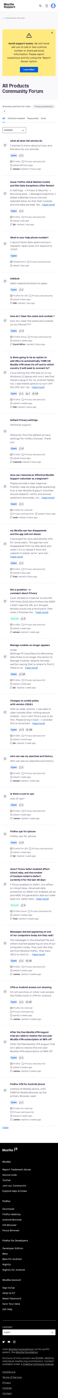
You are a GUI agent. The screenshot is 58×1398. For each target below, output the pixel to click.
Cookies (7, 1388)
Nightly (6, 1264)
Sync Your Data (11, 1303)
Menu (46, 5)
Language (7, 1327)
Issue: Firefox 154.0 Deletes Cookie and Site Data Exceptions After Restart (32, 184)
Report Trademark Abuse (16, 1169)
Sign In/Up (8, 1287)
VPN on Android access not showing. (31, 987)
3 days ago (30, 407)
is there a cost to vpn (22, 793)
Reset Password (11, 1298)
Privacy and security (44, 107)
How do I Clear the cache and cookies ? (32, 316)
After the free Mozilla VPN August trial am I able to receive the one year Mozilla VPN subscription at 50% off (31, 1036)
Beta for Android (12, 1259)
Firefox (16, 161)
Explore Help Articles (14, 1191)
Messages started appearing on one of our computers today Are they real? (31, 933)
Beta (5, 1253)
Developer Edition (12, 1248)
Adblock (14, 278)
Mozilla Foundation (27, 1352)
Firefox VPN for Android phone (27, 1084)
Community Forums (15, 18)
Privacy (6, 1382)
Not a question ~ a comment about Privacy (23, 591)
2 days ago (39, 344)
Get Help (7, 1309)
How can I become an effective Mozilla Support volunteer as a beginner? (32, 477)
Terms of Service (12, 1377)
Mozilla (9, 1150)
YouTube (9, 1342)
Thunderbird (19, 262)
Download (8, 1209)
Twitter (6, 1180)
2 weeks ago (32, 919)
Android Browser (12, 1219)
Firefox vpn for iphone (22, 831)
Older (5, 1127)
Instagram (14, 1342)
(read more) (48, 204)
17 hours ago (34, 169)
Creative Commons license (38, 1364)
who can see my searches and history (31, 756)
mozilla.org (8, 1372)
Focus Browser (10, 1230)
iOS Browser (9, 1225)
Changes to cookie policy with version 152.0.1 (24, 702)
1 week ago (33, 632)
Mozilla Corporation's (20, 1349)
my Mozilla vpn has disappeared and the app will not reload (28, 532)
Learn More (29, 69)
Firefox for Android (22, 510)
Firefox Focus (20, 337)
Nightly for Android (13, 1269)
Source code (9, 1175)
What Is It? (8, 1293)
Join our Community (14, 1185)
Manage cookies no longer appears (30, 645)
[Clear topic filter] (4, 111)
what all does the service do (26, 140)
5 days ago (31, 576)
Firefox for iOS (20, 295)
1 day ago (29, 224)
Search (40, 5)
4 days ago (35, 462)
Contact (7, 1393)
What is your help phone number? (29, 237)
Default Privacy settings (24, 420)
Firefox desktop (11, 1214)
